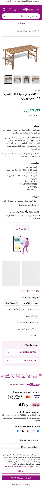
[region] (21, 469)
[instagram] (33, 431)
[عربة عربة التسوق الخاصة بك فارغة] (4, 9)
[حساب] (15, 9)
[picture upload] (21, 244)
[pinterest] (28, 431)
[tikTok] (23, 431)
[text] (30, 110)
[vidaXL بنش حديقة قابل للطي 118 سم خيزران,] (21, 56)
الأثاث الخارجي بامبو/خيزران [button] (28, 322)
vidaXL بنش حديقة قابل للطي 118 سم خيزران (22, 96)
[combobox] (21, 16)
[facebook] (38, 431)
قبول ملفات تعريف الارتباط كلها (21, 478)
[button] (21, 440)
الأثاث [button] (36, 303)
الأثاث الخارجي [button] (13, 309)
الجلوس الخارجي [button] (32, 335)
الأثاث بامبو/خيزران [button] (11, 303)
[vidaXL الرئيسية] (27, 9)
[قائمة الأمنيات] (9, 9)
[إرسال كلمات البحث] (5, 16)
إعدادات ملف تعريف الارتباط (21, 484)
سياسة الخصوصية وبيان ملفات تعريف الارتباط (18, 466)
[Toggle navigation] (38, 9)
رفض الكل (21, 471)
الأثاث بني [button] (26, 303)
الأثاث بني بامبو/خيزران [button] (30, 309)
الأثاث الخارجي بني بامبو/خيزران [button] (27, 329)
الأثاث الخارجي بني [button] (32, 316)
